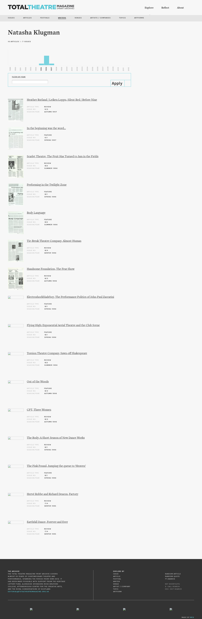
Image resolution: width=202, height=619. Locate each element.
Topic (116, 589)
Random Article (173, 574)
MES (192, 617)
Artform (117, 592)
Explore (149, 8)
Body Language (36, 212)
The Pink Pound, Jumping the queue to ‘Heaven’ (56, 466)
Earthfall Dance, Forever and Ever (47, 522)
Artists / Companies (100, 18)
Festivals (45, 18)
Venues (78, 18)
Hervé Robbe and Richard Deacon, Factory (52, 494)
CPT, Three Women (39, 409)
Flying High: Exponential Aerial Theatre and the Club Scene (63, 325)
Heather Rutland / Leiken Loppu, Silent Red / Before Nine (62, 99)
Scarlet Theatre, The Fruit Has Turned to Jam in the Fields (62, 156)
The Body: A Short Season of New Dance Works (56, 437)
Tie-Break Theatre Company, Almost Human (54, 241)
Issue (116, 574)
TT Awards (170, 579)
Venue (116, 584)
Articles (27, 18)
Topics (122, 18)
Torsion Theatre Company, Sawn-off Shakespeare (57, 353)
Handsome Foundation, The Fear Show (50, 269)
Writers (62, 18)
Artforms (139, 18)
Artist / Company (121, 587)
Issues (11, 18)
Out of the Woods (38, 381)
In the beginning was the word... (46, 128)
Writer (116, 581)
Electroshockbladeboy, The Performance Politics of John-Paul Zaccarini (70, 297)
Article (116, 576)
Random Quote (172, 576)
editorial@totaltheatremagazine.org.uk (28, 592)
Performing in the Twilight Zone (47, 184)
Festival (117, 579)
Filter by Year (19, 77)
